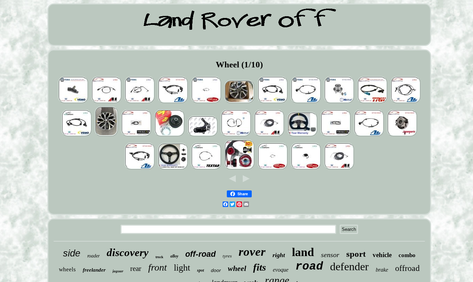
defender (349, 266)
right (279, 255)
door (216, 270)
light (182, 268)
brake (382, 270)
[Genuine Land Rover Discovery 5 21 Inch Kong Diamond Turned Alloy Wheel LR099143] (239, 102)
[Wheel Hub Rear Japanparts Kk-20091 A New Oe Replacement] (402, 135)
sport (356, 253)
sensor (330, 254)
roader (93, 255)
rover (252, 251)
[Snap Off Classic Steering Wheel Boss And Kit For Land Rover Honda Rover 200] (173, 168)
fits (259, 267)
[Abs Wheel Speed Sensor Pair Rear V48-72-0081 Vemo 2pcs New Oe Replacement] (76, 135)
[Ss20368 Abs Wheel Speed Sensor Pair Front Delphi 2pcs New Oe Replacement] (206, 102)
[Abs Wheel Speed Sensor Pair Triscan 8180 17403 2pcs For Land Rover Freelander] (136, 135)
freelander (94, 270)
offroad (407, 268)
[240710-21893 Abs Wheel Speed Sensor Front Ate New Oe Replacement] (306, 102)
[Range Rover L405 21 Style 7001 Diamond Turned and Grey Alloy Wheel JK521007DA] (106, 135)
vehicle (382, 254)
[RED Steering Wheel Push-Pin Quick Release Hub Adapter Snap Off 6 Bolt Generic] (239, 168)
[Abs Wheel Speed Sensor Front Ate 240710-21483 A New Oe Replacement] (173, 102)
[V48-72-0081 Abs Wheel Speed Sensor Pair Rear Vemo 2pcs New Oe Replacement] (272, 102)
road (309, 266)
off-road (200, 254)
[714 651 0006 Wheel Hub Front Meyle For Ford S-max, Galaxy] (339, 102)
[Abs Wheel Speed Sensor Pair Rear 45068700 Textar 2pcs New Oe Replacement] (206, 168)
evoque (280, 270)
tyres (227, 255)
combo (407, 255)
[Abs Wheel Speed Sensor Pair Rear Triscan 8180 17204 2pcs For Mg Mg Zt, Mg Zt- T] (335, 135)
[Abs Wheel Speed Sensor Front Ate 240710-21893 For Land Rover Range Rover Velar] (369, 135)
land (303, 252)
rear (135, 268)
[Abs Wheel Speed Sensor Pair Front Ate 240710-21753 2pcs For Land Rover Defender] (405, 102)
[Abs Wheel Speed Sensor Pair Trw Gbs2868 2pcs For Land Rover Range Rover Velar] (372, 102)
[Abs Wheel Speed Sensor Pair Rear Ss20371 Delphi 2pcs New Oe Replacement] (306, 168)
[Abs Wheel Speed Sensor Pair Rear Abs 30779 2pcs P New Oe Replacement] (269, 135)
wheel (237, 268)
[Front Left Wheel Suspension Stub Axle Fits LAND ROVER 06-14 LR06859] (202, 135)
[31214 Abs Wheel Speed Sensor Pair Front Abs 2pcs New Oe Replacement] (139, 102)
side (71, 253)
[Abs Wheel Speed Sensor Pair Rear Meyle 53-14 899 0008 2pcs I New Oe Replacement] (236, 135)
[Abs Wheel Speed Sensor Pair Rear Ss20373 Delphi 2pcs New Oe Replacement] (272, 168)
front (157, 267)
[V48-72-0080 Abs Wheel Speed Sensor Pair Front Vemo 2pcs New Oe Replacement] (73, 102)
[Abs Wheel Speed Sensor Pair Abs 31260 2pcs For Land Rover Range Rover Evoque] (106, 102)
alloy (174, 256)
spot (200, 270)
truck (159, 257)
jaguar (118, 271)
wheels (67, 269)
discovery (128, 252)
